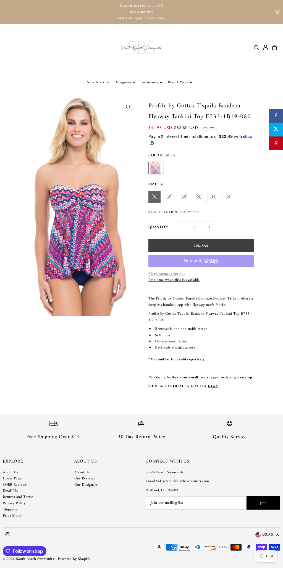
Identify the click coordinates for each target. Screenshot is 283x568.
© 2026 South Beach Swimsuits (28, 559)
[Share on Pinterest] (276, 143)
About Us (10, 472)
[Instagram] (277, 12)
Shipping (10, 509)
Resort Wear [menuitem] (178, 82)
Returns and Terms (18, 497)
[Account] (265, 47)
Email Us (10, 490)
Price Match (12, 515)
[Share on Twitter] (276, 129)
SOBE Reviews (15, 484)
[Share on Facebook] (276, 116)
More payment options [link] (166, 274)
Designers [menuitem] (122, 82)
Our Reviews (84, 478)
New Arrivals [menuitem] (98, 82)
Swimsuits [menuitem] (149, 82)
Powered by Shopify (74, 559)
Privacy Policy (14, 503)
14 (213, 196)
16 (228, 196)
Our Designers (86, 484)
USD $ (267, 535)
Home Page (12, 478)
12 (199, 196)
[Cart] (274, 47)
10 (184, 196)
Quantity (158, 227)
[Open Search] (256, 47)
